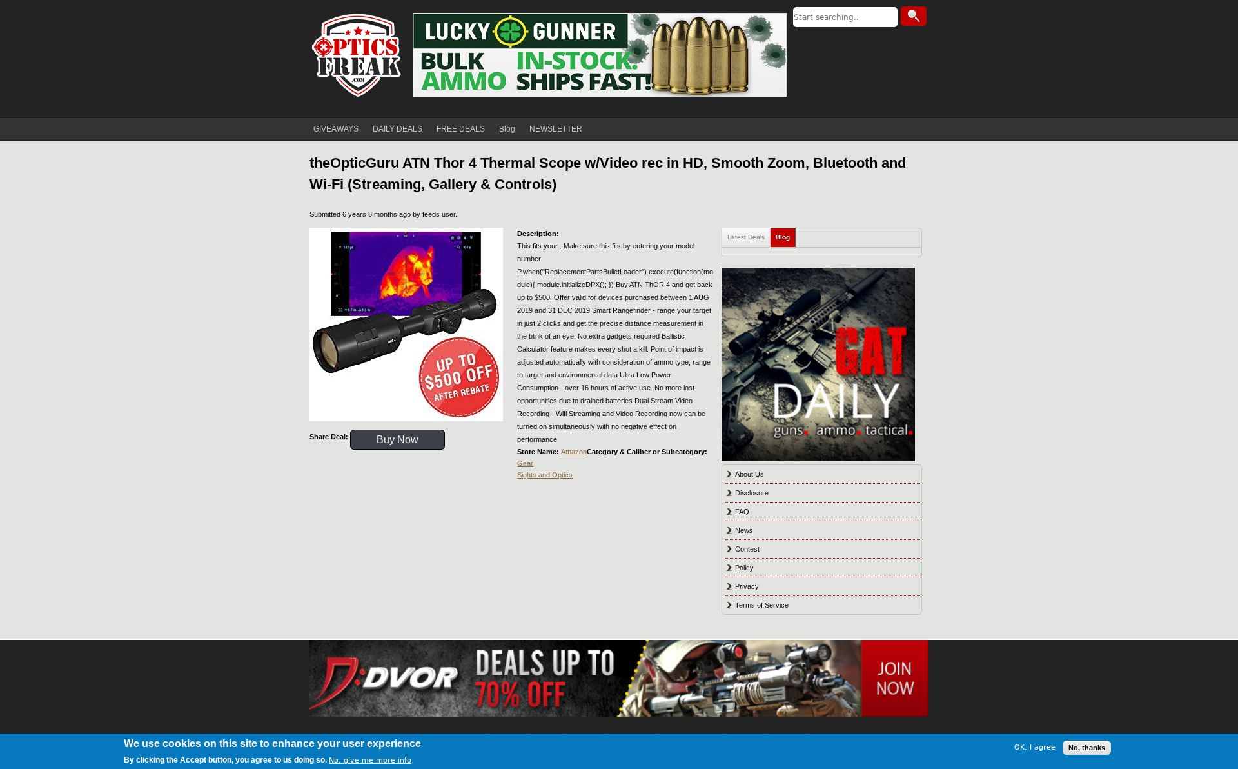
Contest (747, 549)
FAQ (742, 511)
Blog (507, 129)
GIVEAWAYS (336, 129)
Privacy (747, 586)
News (744, 530)
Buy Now (397, 439)
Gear (525, 463)
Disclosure (752, 493)
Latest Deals (746, 237)
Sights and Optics (545, 475)
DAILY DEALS (397, 129)
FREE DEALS (461, 129)
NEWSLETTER (555, 129)
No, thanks (1086, 748)
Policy (744, 568)
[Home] (358, 54)
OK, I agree (1035, 747)
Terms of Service (762, 605)
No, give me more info (370, 760)
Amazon (574, 451)
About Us (749, 474)
